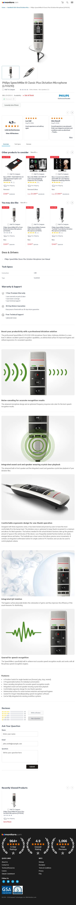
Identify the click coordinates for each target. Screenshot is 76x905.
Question (5, 749)
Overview (6, 144)
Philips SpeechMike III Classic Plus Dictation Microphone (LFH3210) (13, 812)
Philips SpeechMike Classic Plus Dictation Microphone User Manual (27, 259)
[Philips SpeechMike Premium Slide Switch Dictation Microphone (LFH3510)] (38, 215)
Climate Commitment (8, 874)
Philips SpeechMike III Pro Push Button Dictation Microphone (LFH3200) (13, 229)
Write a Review (33, 89)
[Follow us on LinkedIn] (17, 881)
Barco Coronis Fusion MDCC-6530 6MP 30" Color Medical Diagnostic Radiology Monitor (61, 178)
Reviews (28, 144)
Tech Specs (17, 144)
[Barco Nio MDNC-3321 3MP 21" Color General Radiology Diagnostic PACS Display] (38, 165)
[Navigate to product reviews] (24, 89)
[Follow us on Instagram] (12, 881)
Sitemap (41, 862)
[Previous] (68, 112)
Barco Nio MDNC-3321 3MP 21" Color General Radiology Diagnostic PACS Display (37, 178)
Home (3, 7)
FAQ (40, 874)
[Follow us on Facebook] (3, 881)
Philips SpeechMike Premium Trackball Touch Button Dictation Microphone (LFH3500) (62, 229)
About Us (5, 862)
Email (3, 740)
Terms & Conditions (45, 868)
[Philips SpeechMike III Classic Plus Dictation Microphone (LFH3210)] (13, 800)
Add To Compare (10, 89)
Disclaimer (42, 865)
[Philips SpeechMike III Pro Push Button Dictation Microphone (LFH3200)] (13, 215)
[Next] (72, 112)
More (71, 137)
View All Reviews (12, 133)
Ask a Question (35, 718)
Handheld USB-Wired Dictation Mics (18, 7)
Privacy (41, 871)
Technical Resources (8, 868)
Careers (4, 871)
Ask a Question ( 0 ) (43, 89)
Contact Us (5, 865)
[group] (72, 2)
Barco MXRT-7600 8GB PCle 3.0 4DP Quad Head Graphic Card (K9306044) (13, 178)
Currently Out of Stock (11, 105)
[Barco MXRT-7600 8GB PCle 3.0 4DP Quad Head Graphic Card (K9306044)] (13, 165)
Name (4, 730)
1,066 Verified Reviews (12, 130)
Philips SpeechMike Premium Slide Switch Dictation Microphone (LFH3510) (36, 229)
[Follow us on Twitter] (8, 881)
